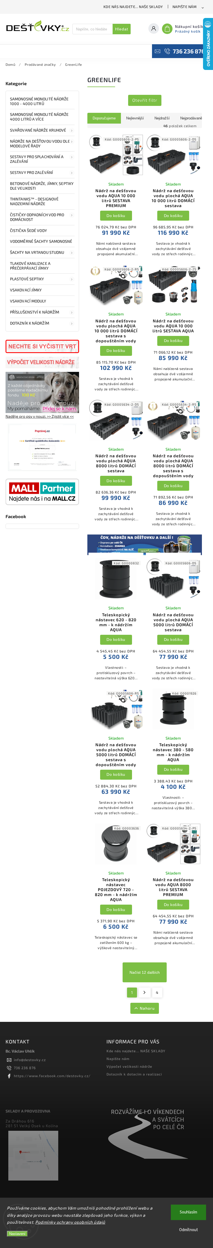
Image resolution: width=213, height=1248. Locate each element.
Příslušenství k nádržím (34, 312)
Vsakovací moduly (28, 301)
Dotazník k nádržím (29, 323)
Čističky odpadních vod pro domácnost (37, 217)
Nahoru (147, 1008)
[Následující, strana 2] (145, 993)
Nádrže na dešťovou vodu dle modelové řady (40, 143)
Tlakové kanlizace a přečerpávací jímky (30, 265)
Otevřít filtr (144, 100)
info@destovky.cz (30, 1060)
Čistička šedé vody (28, 230)
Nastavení (17, 1234)
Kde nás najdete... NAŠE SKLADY (133, 6)
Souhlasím (188, 1212)
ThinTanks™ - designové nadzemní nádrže (34, 201)
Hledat (121, 29)
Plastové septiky (27, 278)
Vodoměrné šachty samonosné (41, 241)
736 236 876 (25, 1068)
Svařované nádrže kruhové (38, 130)
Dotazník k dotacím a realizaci (134, 1074)
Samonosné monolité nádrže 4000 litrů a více (39, 116)
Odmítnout (188, 1230)
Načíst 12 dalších (145, 972)
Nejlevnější (135, 118)
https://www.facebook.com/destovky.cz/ (52, 1076)
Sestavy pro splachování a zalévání (37, 159)
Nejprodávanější (193, 118)
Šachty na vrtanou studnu (37, 252)
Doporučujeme (104, 118)
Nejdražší (162, 118)
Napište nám (185, 6)
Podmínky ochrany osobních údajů (70, 1222)
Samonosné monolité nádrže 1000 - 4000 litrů (39, 101)
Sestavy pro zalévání (31, 172)
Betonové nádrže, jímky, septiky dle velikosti (41, 185)
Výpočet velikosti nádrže (129, 1066)
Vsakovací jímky (26, 290)
